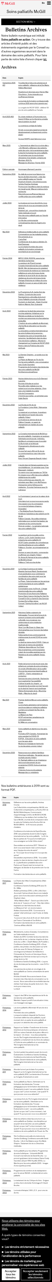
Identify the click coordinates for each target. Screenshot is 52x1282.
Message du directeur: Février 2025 (31, 163)
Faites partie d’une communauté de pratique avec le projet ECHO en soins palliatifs (32, 637)
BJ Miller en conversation (27, 722)
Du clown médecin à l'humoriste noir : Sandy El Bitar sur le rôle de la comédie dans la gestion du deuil (33, 119)
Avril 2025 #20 (8, 117)
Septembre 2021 (9, 612)
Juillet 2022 (7, 465)
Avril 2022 (6, 496)
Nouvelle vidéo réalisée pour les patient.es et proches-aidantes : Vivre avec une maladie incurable (32, 388)
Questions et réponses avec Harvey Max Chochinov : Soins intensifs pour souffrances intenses (33, 94)
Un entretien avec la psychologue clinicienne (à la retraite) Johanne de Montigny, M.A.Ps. (32, 157)
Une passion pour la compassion (30, 504)
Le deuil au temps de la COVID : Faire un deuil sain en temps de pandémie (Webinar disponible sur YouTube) (33, 644)
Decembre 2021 (8, 569)
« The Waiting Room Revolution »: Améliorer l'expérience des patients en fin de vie (33, 513)
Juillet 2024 (7, 203)
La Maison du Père (25, 715)
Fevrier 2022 (7, 535)
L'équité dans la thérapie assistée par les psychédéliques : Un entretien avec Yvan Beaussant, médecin (33, 467)
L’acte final (22, 239)
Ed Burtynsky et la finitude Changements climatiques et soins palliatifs (31, 446)
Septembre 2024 (9, 174)
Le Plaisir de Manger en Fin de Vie (31, 360)
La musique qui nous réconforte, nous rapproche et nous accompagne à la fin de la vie (33, 205)
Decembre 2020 (9, 753)
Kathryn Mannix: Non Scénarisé (30, 304)
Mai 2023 (6, 355)
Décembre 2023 (9, 292)
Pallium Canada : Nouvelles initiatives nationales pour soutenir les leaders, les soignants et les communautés (33, 521)
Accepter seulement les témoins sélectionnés (35, 1274)
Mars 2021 (6, 729)
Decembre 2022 (9, 405)
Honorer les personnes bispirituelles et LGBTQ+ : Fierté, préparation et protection (32, 673)
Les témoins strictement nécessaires (27, 1246)
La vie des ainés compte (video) (30, 746)
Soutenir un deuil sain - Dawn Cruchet (32, 302)
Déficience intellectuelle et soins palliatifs (33, 232)
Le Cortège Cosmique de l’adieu (30, 569)
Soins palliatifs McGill (26, 11)
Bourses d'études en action (28, 383)
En (43, 3)
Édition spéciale (9, 169)
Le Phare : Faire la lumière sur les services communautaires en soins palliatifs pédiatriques (33, 583)
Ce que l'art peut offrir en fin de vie (31, 451)
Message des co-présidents (28, 772)
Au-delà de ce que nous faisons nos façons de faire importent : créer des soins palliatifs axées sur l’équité (31, 176)
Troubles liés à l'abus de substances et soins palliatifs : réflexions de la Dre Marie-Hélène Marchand (33, 85)
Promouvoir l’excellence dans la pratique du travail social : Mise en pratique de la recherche (33, 189)
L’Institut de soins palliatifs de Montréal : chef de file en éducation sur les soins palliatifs (33, 325)
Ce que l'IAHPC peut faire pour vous (32, 139)
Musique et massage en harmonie (31, 744)
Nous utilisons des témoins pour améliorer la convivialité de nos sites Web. (23, 1224)
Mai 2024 (6, 232)
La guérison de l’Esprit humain (29, 263)
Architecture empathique (27, 372)
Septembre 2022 (9, 434)
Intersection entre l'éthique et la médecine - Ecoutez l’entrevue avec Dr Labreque (33, 487)
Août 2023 (7, 311)
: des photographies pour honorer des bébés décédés (33, 629)
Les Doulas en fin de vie (27, 405)
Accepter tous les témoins (10, 1274)
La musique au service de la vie (30, 420)
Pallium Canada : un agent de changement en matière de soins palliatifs (30, 424)
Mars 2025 (6, 145)
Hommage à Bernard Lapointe (29, 169)
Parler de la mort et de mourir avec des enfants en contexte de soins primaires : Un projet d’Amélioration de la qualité (33, 666)
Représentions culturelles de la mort (32, 297)
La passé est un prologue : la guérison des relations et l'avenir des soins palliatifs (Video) (32, 414)
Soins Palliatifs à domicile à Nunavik (31, 299)
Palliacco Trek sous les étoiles (29, 562)
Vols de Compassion (26, 393)
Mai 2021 (6, 700)
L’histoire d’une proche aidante (30, 770)
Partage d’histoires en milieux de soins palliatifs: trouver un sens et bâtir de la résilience (32, 282)
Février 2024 (7, 258)
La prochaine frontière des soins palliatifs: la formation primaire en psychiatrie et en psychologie (30, 249)
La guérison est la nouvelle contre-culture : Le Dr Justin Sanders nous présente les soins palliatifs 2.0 (31, 537)
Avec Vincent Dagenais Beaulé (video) (32, 458)
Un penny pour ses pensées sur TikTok (32, 472)
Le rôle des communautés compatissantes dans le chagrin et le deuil (32, 222)
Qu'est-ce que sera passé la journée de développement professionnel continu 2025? (32, 132)
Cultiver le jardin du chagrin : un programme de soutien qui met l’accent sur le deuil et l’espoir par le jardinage (33, 685)
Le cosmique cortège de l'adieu (30, 126)
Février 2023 (7, 378)
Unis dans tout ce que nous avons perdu (33, 501)
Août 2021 (6, 664)
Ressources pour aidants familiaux (31, 753)
